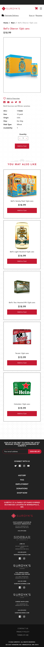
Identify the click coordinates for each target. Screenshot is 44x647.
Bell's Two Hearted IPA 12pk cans (22, 302)
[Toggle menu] (41, 8)
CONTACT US (23, 628)
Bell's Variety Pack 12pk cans (22, 201)
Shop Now (22, 493)
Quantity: (23, 134)
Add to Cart (22, 210)
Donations (22, 488)
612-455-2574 (22, 552)
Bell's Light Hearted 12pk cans (22, 252)
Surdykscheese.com (22, 613)
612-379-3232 (22, 531)
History (22, 475)
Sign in (31, 15)
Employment (22, 484)
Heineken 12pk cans (22, 404)
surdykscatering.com (22, 584)
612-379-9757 (22, 610)
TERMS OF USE (23, 635)
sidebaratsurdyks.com (22, 555)
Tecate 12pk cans (22, 353)
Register (39, 15)
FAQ (22, 480)
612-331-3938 (22, 581)
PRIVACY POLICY (23, 632)
